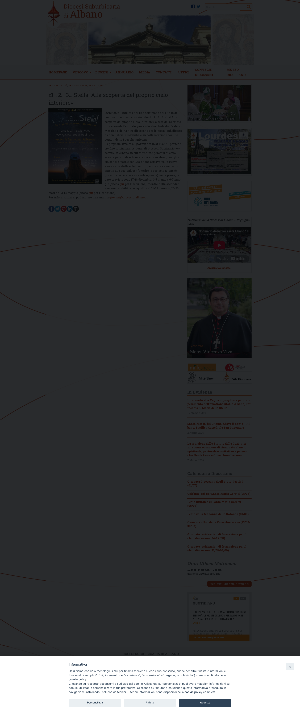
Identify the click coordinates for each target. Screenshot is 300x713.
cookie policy (193, 692)
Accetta (205, 702)
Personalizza (95, 702)
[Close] (290, 666)
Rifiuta (150, 702)
